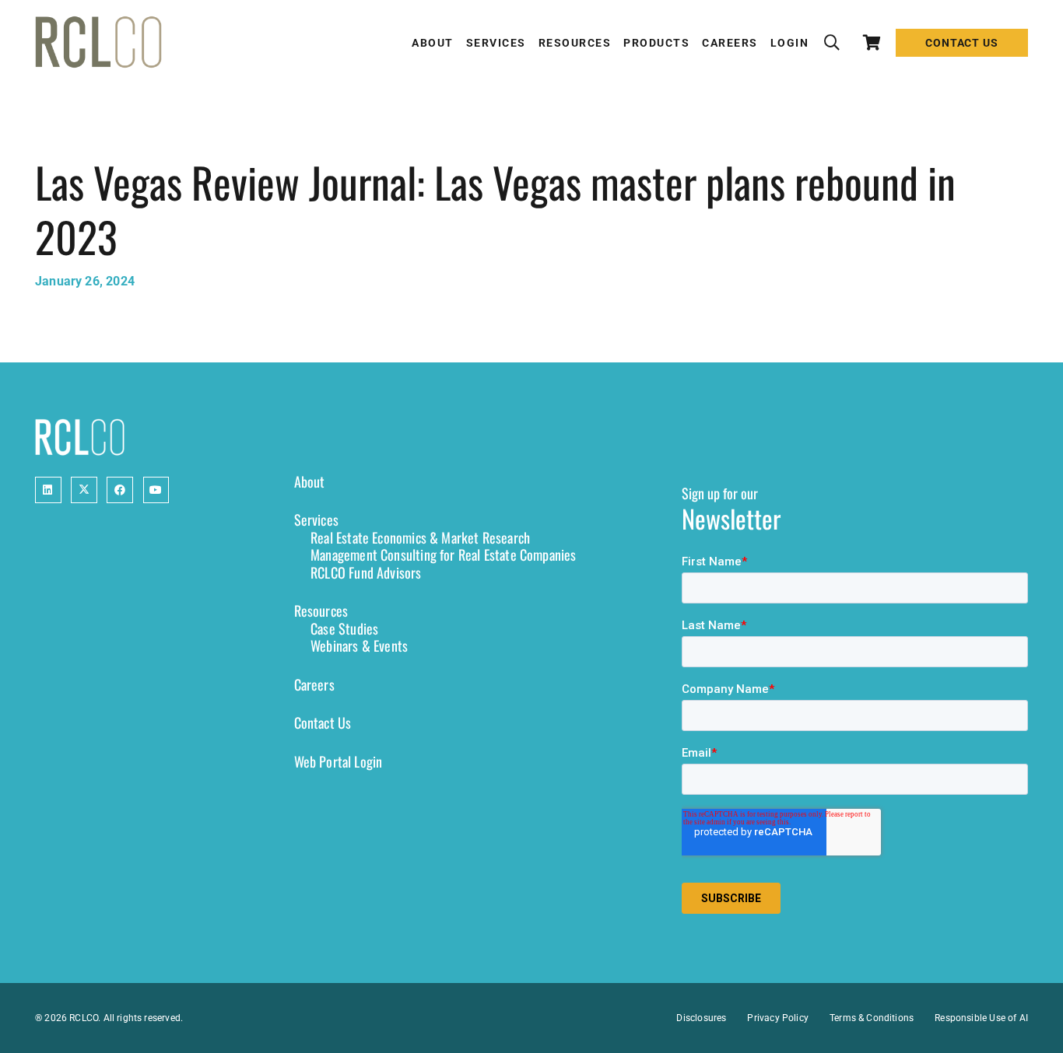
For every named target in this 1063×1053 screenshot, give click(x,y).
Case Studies (344, 628)
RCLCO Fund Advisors (365, 572)
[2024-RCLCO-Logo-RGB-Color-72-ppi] (98, 43)
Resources (321, 610)
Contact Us (323, 722)
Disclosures (701, 1018)
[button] (832, 42)
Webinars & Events (359, 645)
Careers (314, 684)
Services (316, 519)
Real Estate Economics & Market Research (420, 537)
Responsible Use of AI (981, 1018)
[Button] (48, 490)
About (309, 481)
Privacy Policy (778, 1018)
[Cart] (872, 43)
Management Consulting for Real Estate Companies (443, 554)
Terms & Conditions (872, 1018)
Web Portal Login (338, 761)
